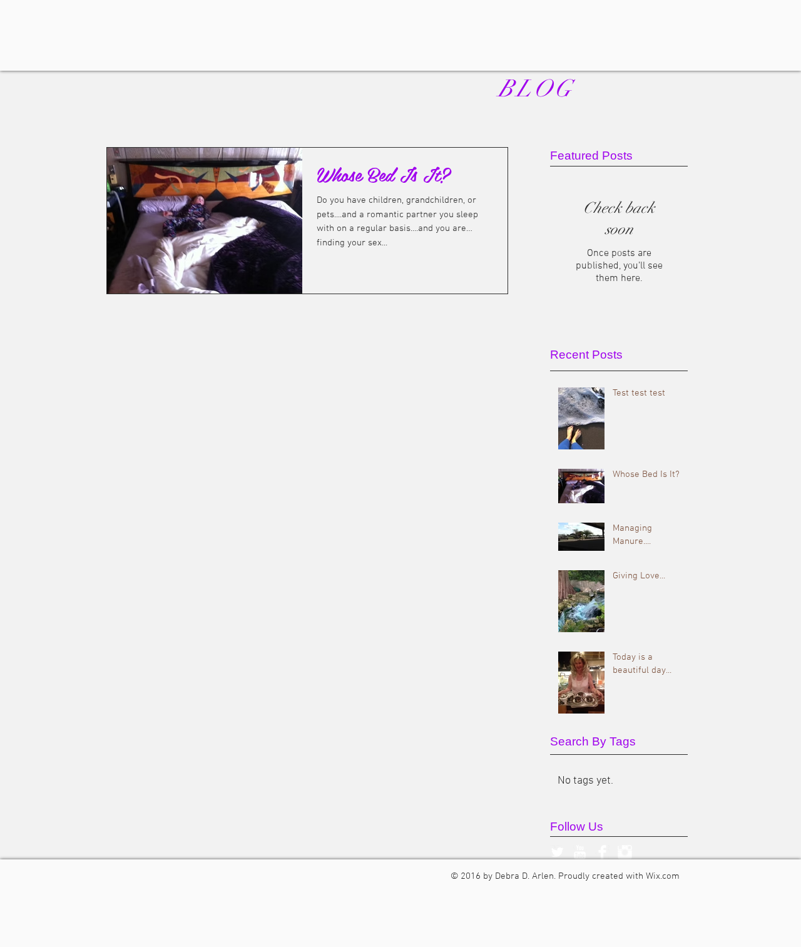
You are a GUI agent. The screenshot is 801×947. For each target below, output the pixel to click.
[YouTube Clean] (580, 852)
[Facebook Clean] (602, 852)
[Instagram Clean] (625, 852)
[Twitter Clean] (557, 852)
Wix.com (663, 876)
